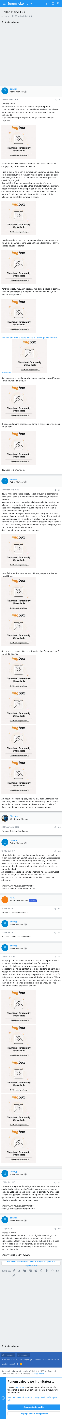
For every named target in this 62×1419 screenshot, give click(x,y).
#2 (59, 490)
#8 (59, 1182)
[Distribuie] (56, 100)
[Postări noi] (58, 4)
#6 (59, 932)
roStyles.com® (37, 1373)
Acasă (12, 1364)
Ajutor (5, 1364)
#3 (59, 827)
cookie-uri (19, 1387)
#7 (59, 956)
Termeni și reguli (25, 1359)
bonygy (7, 16)
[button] (4, 3)
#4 (59, 851)
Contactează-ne (9, 1359)
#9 (59, 1229)
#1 (60, 100)
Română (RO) (23, 1355)
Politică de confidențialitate (47, 1359)
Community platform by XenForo (28, 1371)
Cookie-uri (9, 1355)
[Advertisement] (31, 55)
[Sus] (17, 1364)
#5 (59, 909)
